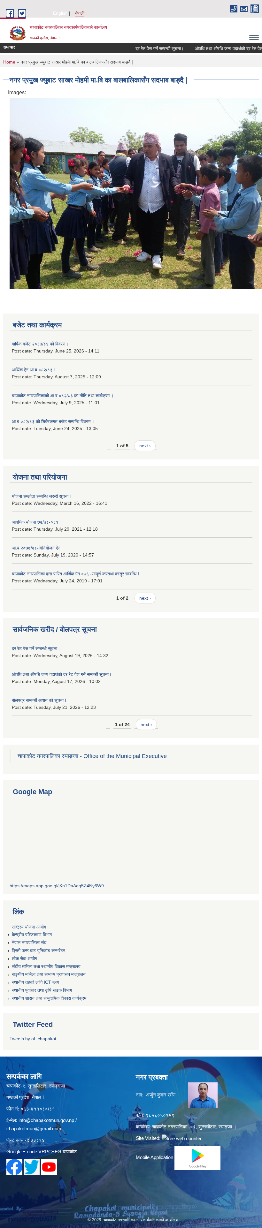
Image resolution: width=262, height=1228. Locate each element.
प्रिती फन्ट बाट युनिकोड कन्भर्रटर (38, 950)
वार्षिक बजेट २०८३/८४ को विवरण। (40, 343)
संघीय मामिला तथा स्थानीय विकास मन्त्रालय (46, 966)
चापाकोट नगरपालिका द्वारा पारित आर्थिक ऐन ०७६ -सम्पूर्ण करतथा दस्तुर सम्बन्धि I (75, 573)
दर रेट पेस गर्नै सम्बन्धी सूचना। (147, 48)
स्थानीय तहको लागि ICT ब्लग (35, 982)
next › (145, 445)
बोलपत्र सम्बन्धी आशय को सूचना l (39, 700)
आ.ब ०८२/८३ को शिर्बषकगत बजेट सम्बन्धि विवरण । (53, 421)
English (60, 13)
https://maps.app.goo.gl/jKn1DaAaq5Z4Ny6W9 (57, 885)
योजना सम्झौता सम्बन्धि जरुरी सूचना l (41, 496)
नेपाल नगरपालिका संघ (29, 942)
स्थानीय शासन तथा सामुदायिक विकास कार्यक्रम (49, 998)
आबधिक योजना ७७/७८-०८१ (35, 522)
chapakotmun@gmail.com (33, 1128)
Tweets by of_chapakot (33, 1038)
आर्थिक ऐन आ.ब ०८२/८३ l (33, 369)
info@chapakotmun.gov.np (46, 1120)
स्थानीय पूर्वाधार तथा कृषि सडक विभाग (42, 990)
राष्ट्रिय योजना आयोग (29, 926)
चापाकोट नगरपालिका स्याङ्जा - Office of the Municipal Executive (92, 756)
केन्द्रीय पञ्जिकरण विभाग (32, 934)
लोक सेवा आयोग (24, 958)
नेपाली (79, 13)
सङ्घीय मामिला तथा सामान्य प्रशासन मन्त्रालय (49, 974)
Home (9, 61)
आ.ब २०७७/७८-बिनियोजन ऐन (36, 547)
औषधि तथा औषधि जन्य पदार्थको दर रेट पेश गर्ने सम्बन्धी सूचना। (62, 674)
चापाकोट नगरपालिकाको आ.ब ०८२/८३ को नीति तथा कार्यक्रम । (63, 395)
